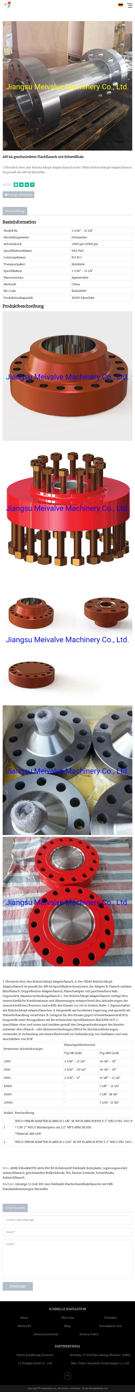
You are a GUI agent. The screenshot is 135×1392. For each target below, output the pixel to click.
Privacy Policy (89, 1334)
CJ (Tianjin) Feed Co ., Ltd (35, 1363)
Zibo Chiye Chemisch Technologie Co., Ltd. (100, 1363)
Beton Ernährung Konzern (35, 1355)
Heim (24, 1317)
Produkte (110, 1317)
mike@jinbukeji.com (98, 1388)
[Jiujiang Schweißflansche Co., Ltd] (7, 5)
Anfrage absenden (19, 194)
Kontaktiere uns (110, 1326)
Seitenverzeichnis (46, 1334)
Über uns (67, 1317)
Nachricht (24, 1326)
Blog (67, 1326)
